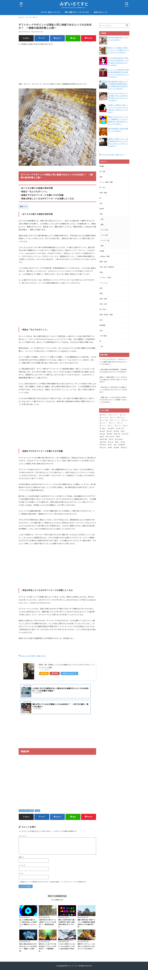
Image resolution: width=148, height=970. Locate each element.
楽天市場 (55, 673)
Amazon (44, 673)
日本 (101, 203)
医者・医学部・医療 (106, 315)
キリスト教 (104, 230)
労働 (101, 272)
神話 (102, 246)
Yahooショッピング (69, 673)
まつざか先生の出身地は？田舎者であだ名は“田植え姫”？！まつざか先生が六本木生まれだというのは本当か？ (118, 61)
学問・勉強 (103, 193)
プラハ (111, 425)
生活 (38, 810)
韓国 (110, 447)
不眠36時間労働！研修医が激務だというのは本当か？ (118, 130)
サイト (21, 873)
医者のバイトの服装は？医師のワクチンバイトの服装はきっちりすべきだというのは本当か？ (118, 50)
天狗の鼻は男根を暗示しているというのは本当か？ (118, 39)
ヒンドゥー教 (105, 240)
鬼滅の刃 (124, 447)
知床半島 (103, 444)
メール (22, 865)
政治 (101, 320)
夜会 (123, 431)
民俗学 (102, 208)
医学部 (110, 431)
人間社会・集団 (105, 256)
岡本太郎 (117, 434)
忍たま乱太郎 (110, 436)
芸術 (101, 288)
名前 (21, 857)
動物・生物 (103, 262)
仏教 (102, 219)
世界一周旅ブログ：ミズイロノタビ (77, 12)
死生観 (102, 251)
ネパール (113, 423)
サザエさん (122, 417)
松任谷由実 (119, 439)
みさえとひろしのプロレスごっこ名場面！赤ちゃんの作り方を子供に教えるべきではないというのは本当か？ (118, 97)
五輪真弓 (111, 428)
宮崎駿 (110, 434)
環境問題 (102, 325)
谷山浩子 (103, 447)
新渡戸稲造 (104, 439)
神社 (110, 444)
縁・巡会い (103, 309)
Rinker (46, 669)
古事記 (117, 431)
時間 (101, 293)
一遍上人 (103, 428)
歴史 (117, 442)
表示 (25, 206)
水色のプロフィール (100, 12)
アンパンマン (114, 415)
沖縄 (123, 442)
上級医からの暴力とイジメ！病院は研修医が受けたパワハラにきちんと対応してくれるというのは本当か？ (118, 142)
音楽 (101, 177)
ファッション (104, 283)
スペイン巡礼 (104, 420)
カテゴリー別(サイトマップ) (50, 12)
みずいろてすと (74, 4)
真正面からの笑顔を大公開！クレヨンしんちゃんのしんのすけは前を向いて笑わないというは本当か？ (118, 108)
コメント (23, 836)
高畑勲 (117, 447)
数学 (119, 436)
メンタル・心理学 (105, 277)
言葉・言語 (103, 299)
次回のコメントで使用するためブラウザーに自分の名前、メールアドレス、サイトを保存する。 (53, 882)
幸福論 (102, 166)
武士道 (111, 442)
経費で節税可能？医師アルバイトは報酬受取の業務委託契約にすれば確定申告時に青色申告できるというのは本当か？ (118, 85)
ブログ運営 (103, 336)
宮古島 (103, 434)
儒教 (102, 224)
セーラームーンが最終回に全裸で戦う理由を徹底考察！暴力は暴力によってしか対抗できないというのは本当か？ (118, 73)
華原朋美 (122, 444)
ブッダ (121, 423)
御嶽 (102, 436)
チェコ (125, 420)
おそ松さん (104, 415)
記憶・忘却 (103, 304)
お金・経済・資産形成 (27, 810)
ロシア (126, 425)
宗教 (101, 214)
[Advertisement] (57, 63)
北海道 (103, 431)
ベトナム (118, 425)
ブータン (103, 425)
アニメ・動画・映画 (106, 182)
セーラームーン (116, 420)
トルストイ (104, 423)
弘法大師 (125, 434)
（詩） (102, 346)
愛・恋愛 (102, 171)
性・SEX (102, 187)
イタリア (123, 415)
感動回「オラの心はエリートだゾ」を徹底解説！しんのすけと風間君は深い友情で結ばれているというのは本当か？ (118, 120)
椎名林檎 (103, 442)
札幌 (112, 439)
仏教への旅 (121, 428)
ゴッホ (113, 417)
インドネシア (104, 417)
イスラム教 (104, 235)
